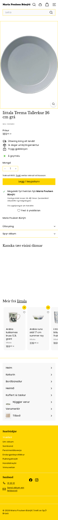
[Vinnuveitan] (40, 5)
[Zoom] (53, 104)
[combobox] (29, 12)
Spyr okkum (9, 233)
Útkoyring (8, 226)
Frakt (18, 175)
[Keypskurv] (47, 4)
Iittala (22, 301)
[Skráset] (46, 509)
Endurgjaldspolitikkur (14, 454)
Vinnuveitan (9, 467)
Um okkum (8, 441)
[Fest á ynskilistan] (24, 257)
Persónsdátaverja (12, 450)
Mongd (7, 162)
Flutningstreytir (10, 458)
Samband (8, 446)
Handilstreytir (10, 463)
